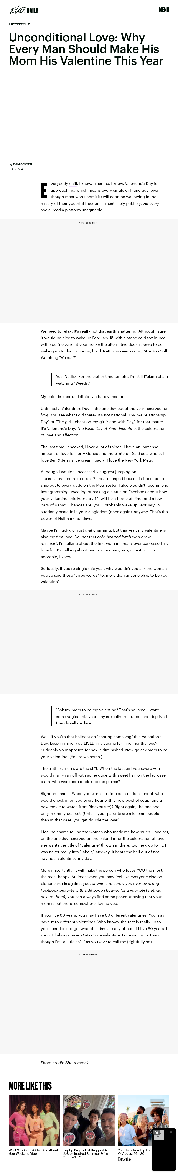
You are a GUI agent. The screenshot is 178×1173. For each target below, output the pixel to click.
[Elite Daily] (24, 9)
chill (73, 183)
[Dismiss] (171, 1132)
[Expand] (156, 1132)
